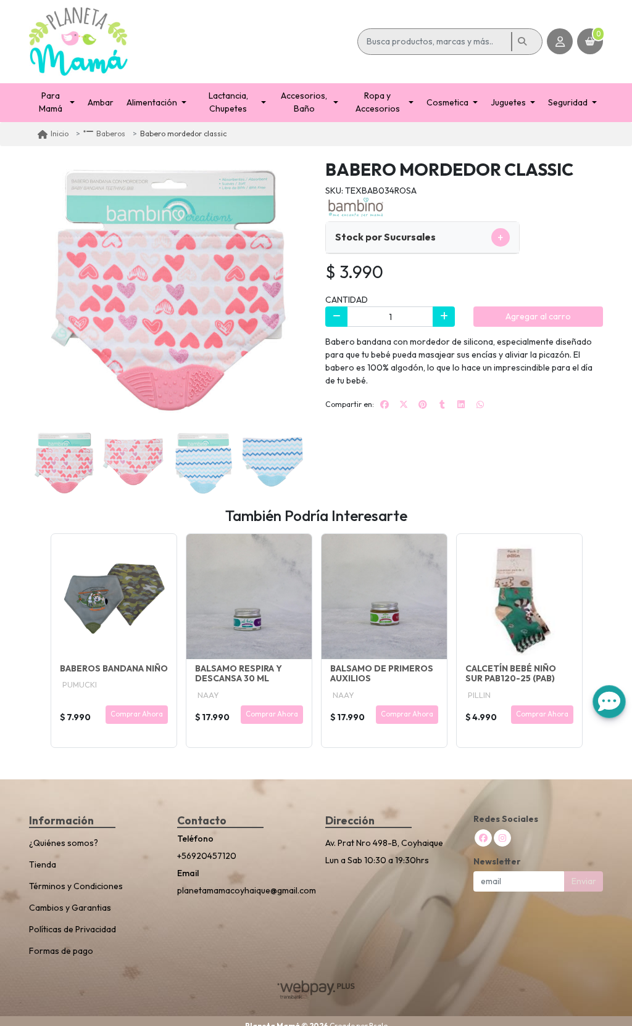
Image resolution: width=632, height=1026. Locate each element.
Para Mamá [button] (50, 102)
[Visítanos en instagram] (502, 838)
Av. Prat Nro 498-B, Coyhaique (384, 842)
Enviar (584, 881)
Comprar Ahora (136, 714)
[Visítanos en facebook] (483, 838)
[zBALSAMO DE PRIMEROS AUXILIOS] (384, 596)
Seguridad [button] (568, 102)
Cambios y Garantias (70, 907)
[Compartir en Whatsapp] (480, 404)
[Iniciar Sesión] (560, 41)
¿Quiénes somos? (63, 842)
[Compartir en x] (403, 404)
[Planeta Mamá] (191, 41)
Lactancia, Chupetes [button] (228, 102)
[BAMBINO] (356, 205)
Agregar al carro (538, 316)
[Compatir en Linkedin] (461, 404)
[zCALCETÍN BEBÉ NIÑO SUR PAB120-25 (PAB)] (519, 596)
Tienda (42, 864)
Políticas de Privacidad (72, 929)
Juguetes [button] (508, 102)
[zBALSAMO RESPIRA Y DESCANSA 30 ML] (249, 596)
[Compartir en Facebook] (384, 404)
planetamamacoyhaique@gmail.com (242, 890)
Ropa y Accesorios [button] (378, 102)
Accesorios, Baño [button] (304, 102)
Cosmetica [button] (447, 102)
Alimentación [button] (152, 102)
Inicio (60, 133)
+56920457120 (206, 855)
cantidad (346, 299)
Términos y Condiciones (76, 886)
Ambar (101, 102)
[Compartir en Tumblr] (442, 404)
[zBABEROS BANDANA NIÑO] (114, 596)
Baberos (110, 133)
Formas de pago (61, 950)
